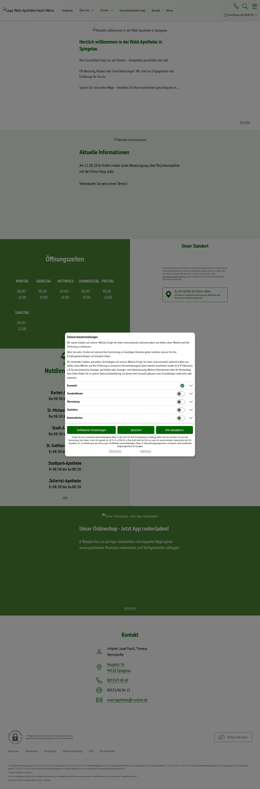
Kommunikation (74, 418)
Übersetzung (73, 401)
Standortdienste (75, 393)
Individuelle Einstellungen (91, 430)
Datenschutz (115, 451)
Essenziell (72, 385)
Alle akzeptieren (174, 430)
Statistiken (72, 409)
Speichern (136, 430)
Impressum (145, 451)
